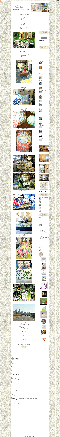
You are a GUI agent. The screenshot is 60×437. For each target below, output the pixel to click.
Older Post (36, 431)
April (40, 226)
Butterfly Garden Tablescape (42, 231)
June (40, 224)
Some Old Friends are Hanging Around (43, 232)
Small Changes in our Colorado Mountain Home (44, 237)
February (41, 247)
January (41, 248)
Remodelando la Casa (41, 109)
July (40, 223)
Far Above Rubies (41, 80)
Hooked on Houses (41, 115)
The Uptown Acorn (41, 61)
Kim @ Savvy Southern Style (15, 357)
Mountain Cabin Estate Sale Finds (43, 239)
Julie (12, 389)
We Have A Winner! (43, 200)
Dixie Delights (40, 71)
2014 (39, 218)
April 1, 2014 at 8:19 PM (15, 395)
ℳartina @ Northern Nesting (15, 369)
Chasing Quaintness (41, 138)
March (40, 227)
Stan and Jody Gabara (14, 392)
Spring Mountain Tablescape (42, 235)
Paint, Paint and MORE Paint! (42, 244)
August (40, 222)
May (40, 225)
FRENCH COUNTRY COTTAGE (42, 116)
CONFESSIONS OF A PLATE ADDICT (43, 90)
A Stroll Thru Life (41, 74)
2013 (39, 249)
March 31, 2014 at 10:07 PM (16, 375)
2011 (39, 251)
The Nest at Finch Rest (41, 125)
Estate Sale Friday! (41, 230)
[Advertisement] (16, 426)
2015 (39, 217)
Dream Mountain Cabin (42, 238)
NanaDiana (13, 372)
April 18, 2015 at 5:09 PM (15, 403)
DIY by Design (26, 344)
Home (24, 431)
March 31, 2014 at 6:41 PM (15, 363)
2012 (39, 250)
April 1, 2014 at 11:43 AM (15, 383)
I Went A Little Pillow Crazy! (42, 236)
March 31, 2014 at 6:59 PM (15, 367)
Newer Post (12, 431)
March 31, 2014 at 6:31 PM (15, 359)
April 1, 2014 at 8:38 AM (15, 379)
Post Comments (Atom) (15, 432)
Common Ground (41, 99)
